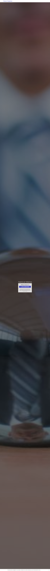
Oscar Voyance (7, 1)
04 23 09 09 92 (25, 286)
